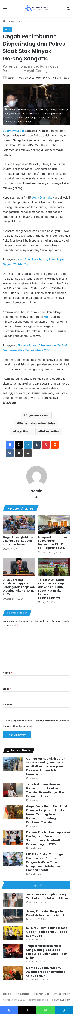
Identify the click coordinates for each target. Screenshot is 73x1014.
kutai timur (23, 431)
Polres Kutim (49, 431)
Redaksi (7, 993)
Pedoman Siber (41, 993)
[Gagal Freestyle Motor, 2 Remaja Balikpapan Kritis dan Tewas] (19, 524)
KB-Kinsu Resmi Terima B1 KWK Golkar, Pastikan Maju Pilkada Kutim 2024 (46, 932)
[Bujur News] (37, 8)
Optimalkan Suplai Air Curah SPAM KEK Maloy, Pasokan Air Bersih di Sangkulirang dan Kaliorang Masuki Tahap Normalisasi (46, 766)
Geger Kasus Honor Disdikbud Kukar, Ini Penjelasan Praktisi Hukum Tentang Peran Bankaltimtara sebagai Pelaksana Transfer (46, 814)
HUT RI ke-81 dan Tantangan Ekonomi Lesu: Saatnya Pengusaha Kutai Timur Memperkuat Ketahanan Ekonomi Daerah (45, 862)
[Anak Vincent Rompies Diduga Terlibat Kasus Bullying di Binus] (13, 900)
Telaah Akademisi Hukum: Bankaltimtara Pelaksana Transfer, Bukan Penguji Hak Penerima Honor (45, 790)
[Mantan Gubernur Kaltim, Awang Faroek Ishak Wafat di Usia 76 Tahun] (13, 973)
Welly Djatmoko (42, 197)
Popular (36, 885)
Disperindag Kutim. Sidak (37, 423)
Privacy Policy (62, 993)
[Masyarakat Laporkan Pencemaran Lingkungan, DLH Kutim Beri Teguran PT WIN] (54, 524)
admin (11, 77)
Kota (17, 21)
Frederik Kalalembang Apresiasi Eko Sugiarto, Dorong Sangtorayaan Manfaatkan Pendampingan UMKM (48, 838)
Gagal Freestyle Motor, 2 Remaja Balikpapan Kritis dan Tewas (19, 540)
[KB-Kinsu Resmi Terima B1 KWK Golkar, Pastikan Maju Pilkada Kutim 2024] (13, 933)
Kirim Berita (22, 993)
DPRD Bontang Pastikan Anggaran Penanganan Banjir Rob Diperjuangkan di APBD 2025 (19, 587)
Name (7, 672)
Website (8, 704)
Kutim (47, 316)
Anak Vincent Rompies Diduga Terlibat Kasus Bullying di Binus (47, 896)
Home (9, 21)
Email (7, 688)
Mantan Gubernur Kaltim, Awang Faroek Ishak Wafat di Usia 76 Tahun (46, 972)
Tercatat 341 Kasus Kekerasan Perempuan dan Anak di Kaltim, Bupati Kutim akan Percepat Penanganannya (53, 589)
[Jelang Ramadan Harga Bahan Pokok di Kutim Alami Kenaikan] (13, 916)
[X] (19, 445)
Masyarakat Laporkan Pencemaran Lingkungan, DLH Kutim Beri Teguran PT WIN (53, 542)
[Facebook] (10, 445)
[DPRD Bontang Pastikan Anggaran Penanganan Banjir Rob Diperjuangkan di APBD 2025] (19, 567)
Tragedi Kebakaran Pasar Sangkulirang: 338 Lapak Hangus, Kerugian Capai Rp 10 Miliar (46, 952)
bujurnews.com (61, 999)
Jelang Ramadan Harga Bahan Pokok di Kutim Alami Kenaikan (47, 913)
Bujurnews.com (37, 415)
